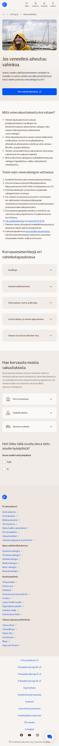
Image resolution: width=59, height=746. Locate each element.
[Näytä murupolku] (4, 14)
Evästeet (29, 701)
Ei (8, 469)
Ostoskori (35, 6)
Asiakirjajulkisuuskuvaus (29, 715)
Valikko (53, 6)
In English (29, 729)
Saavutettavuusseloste (29, 708)
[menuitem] (49, 736)
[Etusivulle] (4, 4)
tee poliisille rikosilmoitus (37, 231)
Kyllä (9, 462)
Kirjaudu (44, 6)
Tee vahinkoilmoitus (27, 91)
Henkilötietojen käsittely (29, 694)
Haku (27, 6)
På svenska (29, 722)
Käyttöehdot (29, 687)
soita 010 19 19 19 (36, 221)
